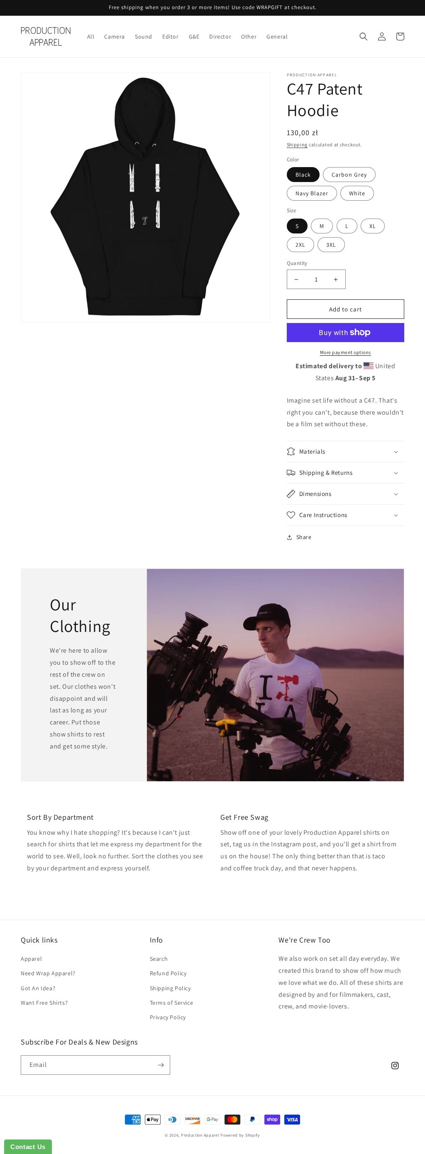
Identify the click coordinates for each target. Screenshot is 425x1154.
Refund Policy (168, 973)
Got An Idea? (38, 988)
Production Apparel (200, 1135)
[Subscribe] (160, 1065)
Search (159, 958)
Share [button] (304, 537)
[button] (363, 36)
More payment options (345, 352)
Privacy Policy (168, 1017)
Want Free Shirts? (44, 1002)
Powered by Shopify (240, 1135)
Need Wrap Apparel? (48, 973)
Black (303, 174)
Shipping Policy (170, 988)
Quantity (297, 263)
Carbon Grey (349, 174)
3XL (331, 244)
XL (372, 226)
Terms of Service (171, 1002)
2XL (300, 244)
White (357, 193)
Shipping (297, 144)
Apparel (31, 958)
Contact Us (28, 1146)
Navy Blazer (312, 193)
